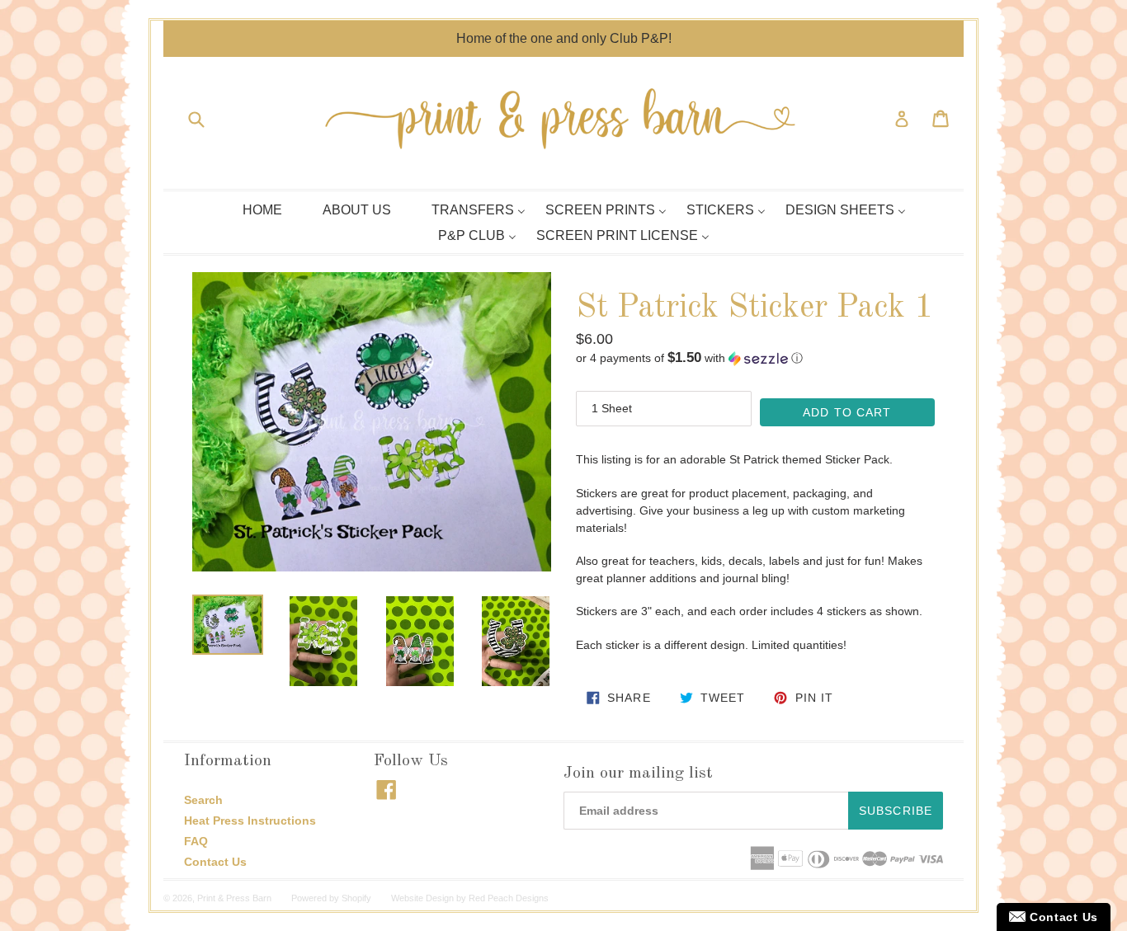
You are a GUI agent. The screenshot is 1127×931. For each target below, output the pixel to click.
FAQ (196, 841)
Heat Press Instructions (250, 820)
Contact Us (215, 861)
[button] (755, 358)
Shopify (356, 898)
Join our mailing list (638, 773)
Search (203, 799)
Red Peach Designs (509, 898)
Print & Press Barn (234, 898)
